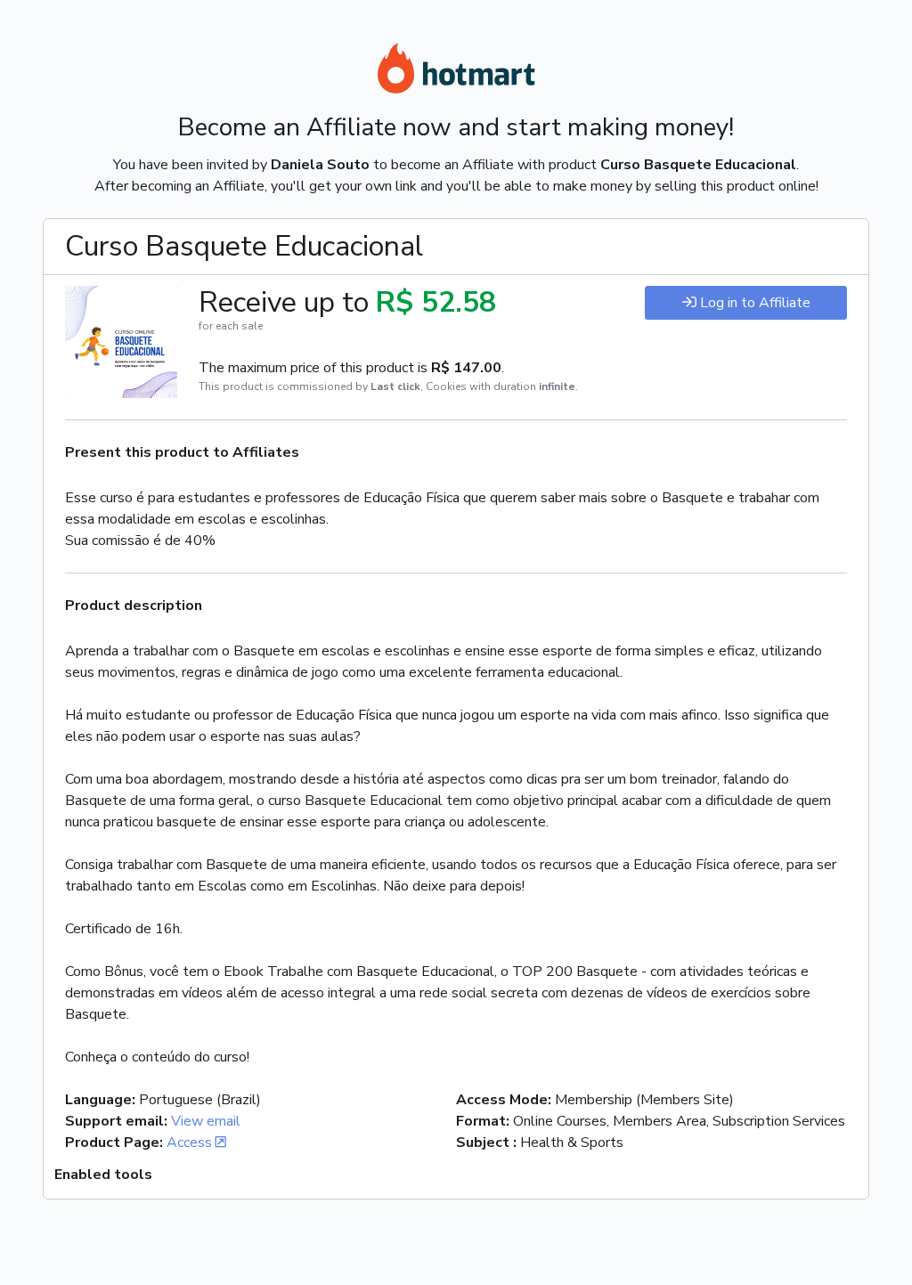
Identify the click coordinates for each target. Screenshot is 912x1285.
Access (189, 1142)
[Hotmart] (456, 71)
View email (205, 1121)
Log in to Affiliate (755, 303)
